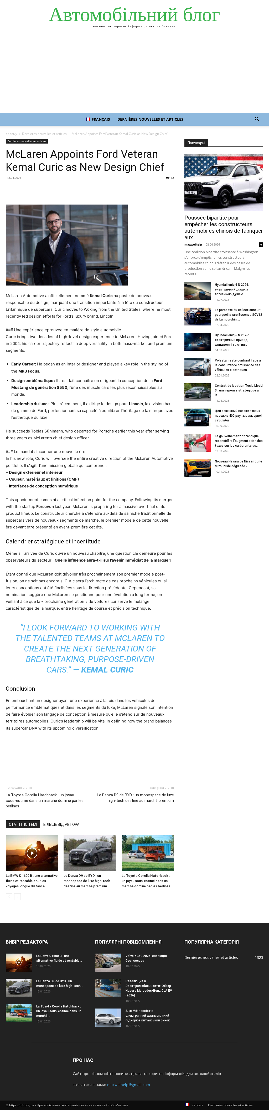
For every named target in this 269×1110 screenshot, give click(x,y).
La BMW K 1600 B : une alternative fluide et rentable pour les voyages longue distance (32, 881)
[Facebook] (11, 189)
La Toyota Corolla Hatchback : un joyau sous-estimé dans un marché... (58, 1011)
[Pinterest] (35, 189)
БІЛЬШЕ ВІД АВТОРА (61, 824)
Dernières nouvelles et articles (150, 119)
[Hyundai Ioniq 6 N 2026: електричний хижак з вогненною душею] (197, 291)
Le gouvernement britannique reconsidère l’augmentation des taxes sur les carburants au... (239, 440)
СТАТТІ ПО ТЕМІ (23, 824)
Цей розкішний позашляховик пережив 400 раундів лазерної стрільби (238, 415)
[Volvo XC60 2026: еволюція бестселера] (108, 963)
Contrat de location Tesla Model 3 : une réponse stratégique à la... (239, 390)
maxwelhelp (193, 244)
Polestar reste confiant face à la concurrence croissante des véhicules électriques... (238, 365)
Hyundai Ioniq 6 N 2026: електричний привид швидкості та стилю (232, 340)
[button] (257, 119)
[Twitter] (23, 189)
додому (11, 133)
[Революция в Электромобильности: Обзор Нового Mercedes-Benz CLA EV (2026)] (108, 988)
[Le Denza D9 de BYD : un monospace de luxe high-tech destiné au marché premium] (90, 853)
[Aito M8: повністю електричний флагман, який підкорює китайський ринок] (108, 1018)
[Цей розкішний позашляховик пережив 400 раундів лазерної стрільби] (197, 418)
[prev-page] (9, 896)
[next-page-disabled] (17, 896)
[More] (59, 189)
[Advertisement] (134, 73)
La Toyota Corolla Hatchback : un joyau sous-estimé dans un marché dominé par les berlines (45, 800)
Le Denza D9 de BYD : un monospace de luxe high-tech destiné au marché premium (135, 798)
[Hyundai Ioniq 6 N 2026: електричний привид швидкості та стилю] (197, 342)
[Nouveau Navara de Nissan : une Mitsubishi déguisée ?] (197, 468)
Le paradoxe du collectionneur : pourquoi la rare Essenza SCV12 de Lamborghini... (238, 314)
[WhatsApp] (47, 189)
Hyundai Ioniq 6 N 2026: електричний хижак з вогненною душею (232, 289)
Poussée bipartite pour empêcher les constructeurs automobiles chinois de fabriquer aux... (223, 228)
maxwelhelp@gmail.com (128, 1084)
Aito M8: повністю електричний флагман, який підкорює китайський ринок (148, 1015)
